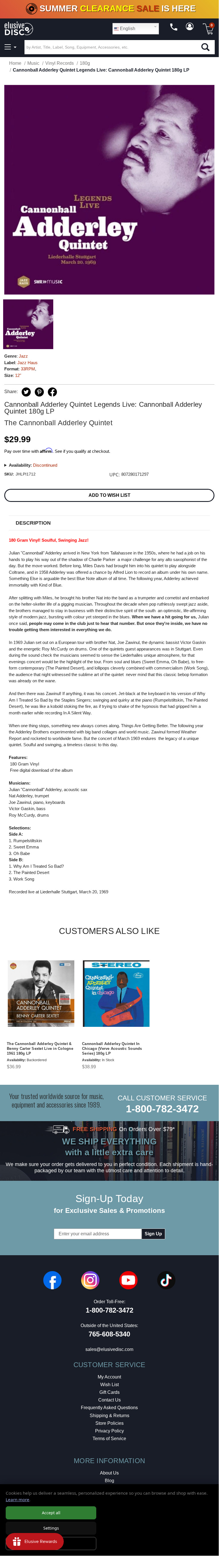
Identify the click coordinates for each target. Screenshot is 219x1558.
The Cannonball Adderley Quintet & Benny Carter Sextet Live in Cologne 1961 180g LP (40, 1049)
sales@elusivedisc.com (109, 1349)
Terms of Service (109, 1438)
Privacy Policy (109, 1430)
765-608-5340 (109, 1334)
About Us (109, 1473)
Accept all (51, 1512)
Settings (51, 1528)
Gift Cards (109, 1392)
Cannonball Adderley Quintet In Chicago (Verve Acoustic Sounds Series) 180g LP (112, 1049)
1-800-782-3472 (162, 1109)
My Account (109, 1377)
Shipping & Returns (109, 1415)
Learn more (17, 1499)
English (127, 28)
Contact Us (109, 1400)
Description (33, 523)
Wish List (109, 1384)
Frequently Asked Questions (109, 1407)
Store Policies (109, 1423)
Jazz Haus (27, 362)
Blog (109, 1480)
